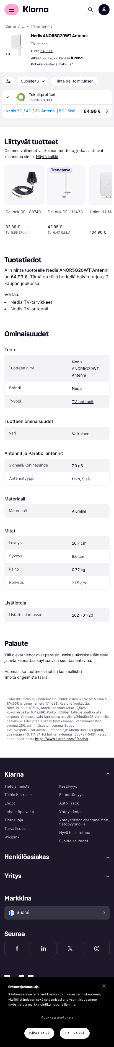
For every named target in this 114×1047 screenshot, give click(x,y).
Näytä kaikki (47, 156)
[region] (57, 1012)
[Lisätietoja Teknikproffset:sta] (7, 97)
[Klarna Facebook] (17, 948)
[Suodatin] (8, 81)
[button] (16, 45)
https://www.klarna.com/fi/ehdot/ (61, 739)
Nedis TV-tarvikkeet (31, 302)
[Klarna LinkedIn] (43, 948)
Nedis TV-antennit (29, 308)
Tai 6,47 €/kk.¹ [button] (59, 232)
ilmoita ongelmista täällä (26, 677)
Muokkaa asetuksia (56, 1017)
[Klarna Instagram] (97, 948)
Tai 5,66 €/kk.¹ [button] (17, 232)
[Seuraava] (101, 198)
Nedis (77, 388)
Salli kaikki (74, 1033)
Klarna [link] (10, 26)
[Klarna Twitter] (70, 948)
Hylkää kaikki (39, 1033)
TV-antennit (83, 401)
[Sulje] (104, 986)
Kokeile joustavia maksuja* (52, 64)
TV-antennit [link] (41, 26)
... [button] (23, 26)
